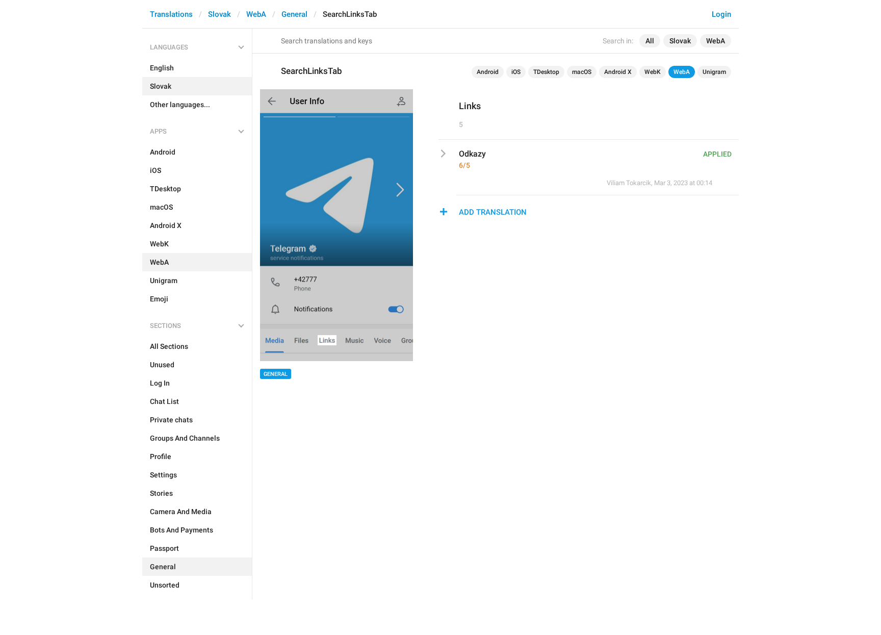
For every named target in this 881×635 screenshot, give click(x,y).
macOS (581, 71)
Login (721, 14)
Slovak (219, 14)
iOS (516, 71)
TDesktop (546, 71)
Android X (618, 71)
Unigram (714, 71)
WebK (652, 71)
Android (488, 71)
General (294, 14)
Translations (171, 14)
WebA (256, 14)
